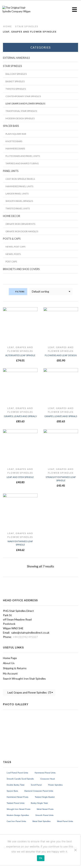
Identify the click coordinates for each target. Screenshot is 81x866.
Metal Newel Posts (45, 809)
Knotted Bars (14, 141)
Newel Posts (13, 254)
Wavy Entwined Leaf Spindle (20, 543)
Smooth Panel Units (44, 815)
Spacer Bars (11, 125)
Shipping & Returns (15, 668)
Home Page (10, 658)
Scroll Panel (36, 785)
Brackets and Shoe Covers (21, 269)
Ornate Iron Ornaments (20, 223)
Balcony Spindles (16, 73)
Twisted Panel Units (18, 208)
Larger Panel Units (17, 193)
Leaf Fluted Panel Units (17, 773)
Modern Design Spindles (20, 118)
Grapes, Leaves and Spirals (20, 416)
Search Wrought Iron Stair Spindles (24, 678)
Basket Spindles (15, 81)
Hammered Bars (15, 148)
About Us (9, 663)
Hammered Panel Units (19, 186)
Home (7, 26)
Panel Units (10, 170)
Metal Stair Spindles (41, 821)
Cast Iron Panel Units (16, 821)
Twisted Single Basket (45, 797)
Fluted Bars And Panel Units (23, 155)
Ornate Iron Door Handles (22, 231)
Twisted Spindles (16, 88)
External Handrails (16, 57)
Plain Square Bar (16, 133)
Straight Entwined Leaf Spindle (61, 479)
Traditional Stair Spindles (21, 110)
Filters (20, 291)
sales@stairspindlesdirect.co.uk (30, 632)
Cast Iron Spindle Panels (20, 178)
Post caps (11, 261)
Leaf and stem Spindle (20, 477)
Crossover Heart (47, 779)
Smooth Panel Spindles (19, 201)
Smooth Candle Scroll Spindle (20, 779)
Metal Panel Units (65, 821)
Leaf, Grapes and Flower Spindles (25, 103)
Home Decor (11, 216)
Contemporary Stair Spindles (23, 96)
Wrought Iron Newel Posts (18, 809)
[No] (75, 850)
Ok (40, 858)
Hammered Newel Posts (17, 797)
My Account (10, 673)
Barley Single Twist (39, 803)
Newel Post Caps (15, 246)
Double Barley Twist (15, 785)
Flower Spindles (55, 785)
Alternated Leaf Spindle (20, 355)
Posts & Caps (12, 238)
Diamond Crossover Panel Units (38, 791)
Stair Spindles (26, 26)
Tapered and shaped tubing (22, 163)
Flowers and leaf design (61, 355)
